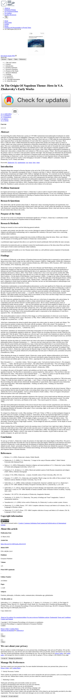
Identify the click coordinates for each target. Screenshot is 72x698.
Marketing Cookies (8, 679)
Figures (10, 59)
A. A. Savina (4, 120)
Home (6, 21)
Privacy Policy (5, 629)
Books (6, 26)
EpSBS (6, 24)
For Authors (8, 13)
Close (3, 636)
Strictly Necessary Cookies (11, 671)
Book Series (8, 22)
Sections (4, 59)
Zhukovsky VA (12, 162)
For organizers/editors (20, 617)
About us (7, 8)
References (23, 59)
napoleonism (21, 162)
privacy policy (59, 653)
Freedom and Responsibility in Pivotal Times (17, 27)
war (27, 162)
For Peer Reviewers (10, 15)
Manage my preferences (15, 658)
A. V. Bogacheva (6, 117)
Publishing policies (44, 617)
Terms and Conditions (64, 617)
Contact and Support (7, 619)
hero (34, 162)
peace (30, 162)
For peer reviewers (32, 617)
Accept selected (13, 696)
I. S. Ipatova (4, 119)
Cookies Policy (14, 629)
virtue (38, 162)
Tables (16, 59)
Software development (7, 630)
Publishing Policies (10, 10)
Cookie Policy (16, 668)
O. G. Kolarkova (6, 115)
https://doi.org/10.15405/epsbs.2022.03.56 (13, 544)
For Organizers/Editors (11, 11)
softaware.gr (20, 630)
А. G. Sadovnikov (6, 114)
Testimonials (53, 617)
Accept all (4, 658)
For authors (10, 617)
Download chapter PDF (8, 56)
